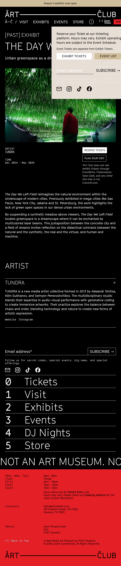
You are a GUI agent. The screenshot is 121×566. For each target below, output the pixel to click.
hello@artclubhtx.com (56, 506)
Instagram (26, 319)
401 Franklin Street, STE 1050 (61, 509)
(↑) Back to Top (17, 540)
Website (10, 319)
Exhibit (30, 35)
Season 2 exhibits (54, 3)
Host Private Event (55, 526)
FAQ (46, 529)
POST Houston (52, 532)
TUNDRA (9, 151)
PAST (12, 35)
